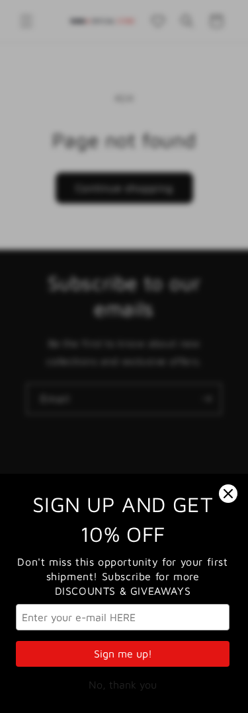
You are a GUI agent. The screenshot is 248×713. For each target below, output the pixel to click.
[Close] (228, 493)
